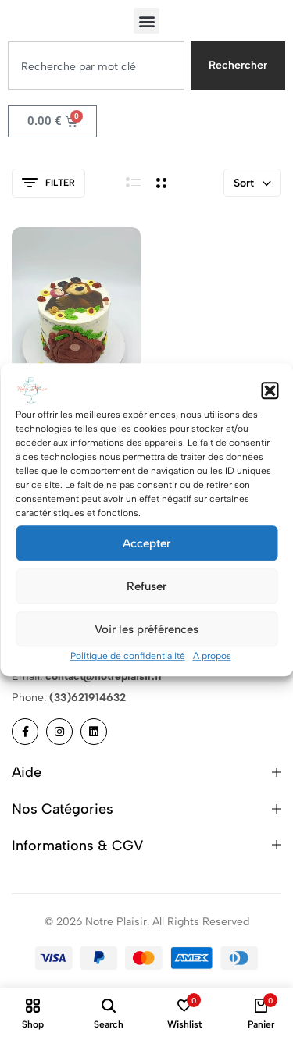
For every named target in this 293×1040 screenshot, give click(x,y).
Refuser (146, 586)
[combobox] (96, 65)
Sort (244, 183)
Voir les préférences (146, 629)
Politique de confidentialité (127, 655)
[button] (269, 390)
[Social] (25, 731)
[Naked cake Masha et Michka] (76, 324)
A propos (212, 655)
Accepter (146, 543)
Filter (60, 182)
